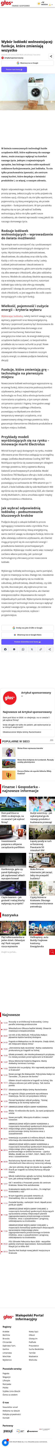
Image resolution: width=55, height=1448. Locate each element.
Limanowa (7, 1353)
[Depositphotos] (32, 1431)
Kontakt (6, 1418)
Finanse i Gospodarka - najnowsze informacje (21, 788)
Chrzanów (7, 1342)
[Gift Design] (45, 1431)
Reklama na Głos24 (11, 1410)
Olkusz (32, 1335)
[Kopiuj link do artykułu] (41, 649)
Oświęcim (33, 1338)
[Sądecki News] (20, 1431)
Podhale (32, 1342)
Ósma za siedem (10, 1394)
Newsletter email (10, 1407)
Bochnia (6, 1335)
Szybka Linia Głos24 (11, 1391)
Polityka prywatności (12, 1414)
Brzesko (6, 1338)
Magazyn (7, 1377)
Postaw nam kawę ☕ (14, 69)
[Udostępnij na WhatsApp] (23, 649)
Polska (5, 1387)
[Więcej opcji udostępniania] (50, 649)
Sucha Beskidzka (36, 1349)
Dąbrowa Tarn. (9, 1345)
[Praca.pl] (8, 1431)
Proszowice (34, 1345)
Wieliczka (33, 1360)
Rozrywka (10, 915)
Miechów (7, 1356)
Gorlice (6, 1349)
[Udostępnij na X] (32, 649)
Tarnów (32, 1353)
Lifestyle (6, 1380)
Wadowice (33, 1356)
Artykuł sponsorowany (14, 58)
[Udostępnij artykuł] (51, 56)
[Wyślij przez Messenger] (14, 649)
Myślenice (7, 1360)
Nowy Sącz (33, 1331)
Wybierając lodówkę (12, 316)
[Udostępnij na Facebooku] (5, 649)
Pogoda (6, 1373)
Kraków (6, 1331)
